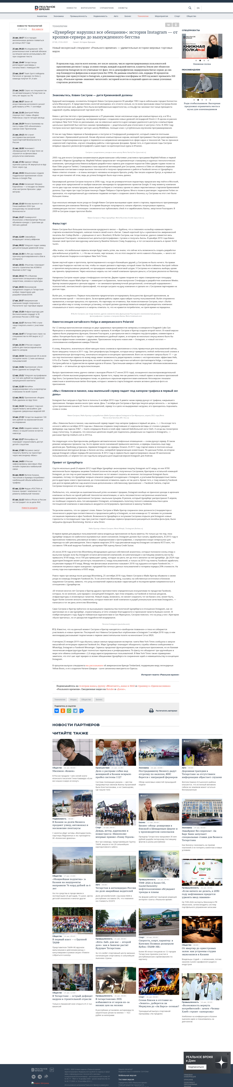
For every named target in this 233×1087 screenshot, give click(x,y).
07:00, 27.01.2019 (60, 42)
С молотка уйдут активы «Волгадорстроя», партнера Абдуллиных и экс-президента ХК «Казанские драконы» (72, 829)
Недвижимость (100, 16)
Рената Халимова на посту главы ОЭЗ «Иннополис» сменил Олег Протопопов (28, 126)
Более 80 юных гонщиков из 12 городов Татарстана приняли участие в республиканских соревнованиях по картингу (157, 949)
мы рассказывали (94, 665)
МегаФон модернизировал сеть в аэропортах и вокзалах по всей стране (29, 389)
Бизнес (128, 16)
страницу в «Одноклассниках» (154, 685)
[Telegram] (75, 711)
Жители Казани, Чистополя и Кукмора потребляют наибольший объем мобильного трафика (28, 479)
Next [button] (220, 46)
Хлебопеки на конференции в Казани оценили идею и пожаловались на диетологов (201, 1013)
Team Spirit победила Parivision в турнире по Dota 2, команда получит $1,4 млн (28, 76)
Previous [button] (184, 46)
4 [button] (208, 60)
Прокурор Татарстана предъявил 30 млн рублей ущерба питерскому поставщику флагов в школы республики (158, 833)
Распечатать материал (166, 710)
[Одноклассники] (175, 25)
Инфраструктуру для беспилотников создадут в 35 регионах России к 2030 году (28, 314)
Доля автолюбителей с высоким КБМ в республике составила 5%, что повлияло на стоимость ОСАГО (116, 894)
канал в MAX (128, 685)
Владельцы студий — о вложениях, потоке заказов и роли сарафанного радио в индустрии (201, 956)
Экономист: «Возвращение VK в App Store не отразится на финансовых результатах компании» (28, 152)
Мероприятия (161, 16)
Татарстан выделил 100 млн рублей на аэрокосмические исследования (29, 419)
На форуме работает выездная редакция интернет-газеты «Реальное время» (158, 891)
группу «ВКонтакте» (109, 685)
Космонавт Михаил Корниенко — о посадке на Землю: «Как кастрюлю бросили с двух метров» (29, 188)
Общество (191, 16)
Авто (116, 16)
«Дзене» (120, 689)
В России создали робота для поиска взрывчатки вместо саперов (27, 347)
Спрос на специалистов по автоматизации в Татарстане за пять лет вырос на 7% (30, 93)
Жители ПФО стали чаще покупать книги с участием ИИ (28, 325)
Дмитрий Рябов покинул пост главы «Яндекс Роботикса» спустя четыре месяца (28, 115)
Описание (188, 1080)
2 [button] (200, 60)
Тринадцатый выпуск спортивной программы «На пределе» (159, 1007)
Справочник (107, 8)
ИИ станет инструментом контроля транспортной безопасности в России (27, 138)
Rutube (110, 689)
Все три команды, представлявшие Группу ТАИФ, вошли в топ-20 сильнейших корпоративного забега (116, 838)
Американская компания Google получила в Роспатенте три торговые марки (28, 303)
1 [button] (196, 60)
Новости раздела (29, 508)
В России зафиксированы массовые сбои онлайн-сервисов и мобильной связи (27, 465)
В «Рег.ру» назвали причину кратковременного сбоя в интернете (29, 256)
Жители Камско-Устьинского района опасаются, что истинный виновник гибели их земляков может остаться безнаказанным (202, 780)
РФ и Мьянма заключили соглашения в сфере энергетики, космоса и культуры (28, 278)
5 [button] (210, 100)
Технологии (143, 16)
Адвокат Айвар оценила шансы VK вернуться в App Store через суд (29, 164)
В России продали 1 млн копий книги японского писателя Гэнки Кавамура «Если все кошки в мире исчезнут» (72, 775)
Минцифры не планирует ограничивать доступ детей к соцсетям (28, 442)
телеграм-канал (88, 685)
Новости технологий (29, 26)
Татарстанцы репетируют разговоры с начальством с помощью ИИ (26, 65)
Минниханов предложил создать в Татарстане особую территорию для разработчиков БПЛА (28, 291)
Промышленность (78, 16)
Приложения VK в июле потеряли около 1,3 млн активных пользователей (29, 358)
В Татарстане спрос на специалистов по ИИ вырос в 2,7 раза (29, 336)
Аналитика (42, 16)
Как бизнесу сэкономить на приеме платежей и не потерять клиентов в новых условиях (202, 840)
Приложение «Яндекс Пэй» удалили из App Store (28, 398)
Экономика (59, 16)
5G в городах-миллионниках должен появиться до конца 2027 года (28, 40)
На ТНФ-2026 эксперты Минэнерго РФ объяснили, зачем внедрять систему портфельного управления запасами (200, 898)
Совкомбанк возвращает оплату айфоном (26, 238)
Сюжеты (123, 8)
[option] (202, 46)
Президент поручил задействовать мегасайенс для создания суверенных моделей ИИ (29, 408)
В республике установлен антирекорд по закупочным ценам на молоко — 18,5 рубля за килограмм (115, 1006)
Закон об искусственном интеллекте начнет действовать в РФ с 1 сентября (29, 104)
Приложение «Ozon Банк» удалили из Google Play (28, 368)
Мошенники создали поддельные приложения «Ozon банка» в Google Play (28, 175)
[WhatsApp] (69, 711)
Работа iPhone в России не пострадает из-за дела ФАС (29, 500)
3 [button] (204, 60)
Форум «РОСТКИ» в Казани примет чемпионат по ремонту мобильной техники (27, 491)
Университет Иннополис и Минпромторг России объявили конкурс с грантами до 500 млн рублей (29, 221)
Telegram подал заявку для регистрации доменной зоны (29, 246)
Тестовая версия (126, 1079)
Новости (72, 8)
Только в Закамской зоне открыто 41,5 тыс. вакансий (72, 1001)
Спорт (177, 16)
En (198, 8)
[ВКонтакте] (168, 25)
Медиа (73, 699)
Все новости (37, 29)
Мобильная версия (127, 1075)
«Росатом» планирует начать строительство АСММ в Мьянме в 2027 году (28, 267)
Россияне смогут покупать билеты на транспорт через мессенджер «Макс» (27, 453)
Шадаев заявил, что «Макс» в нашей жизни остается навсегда (28, 431)
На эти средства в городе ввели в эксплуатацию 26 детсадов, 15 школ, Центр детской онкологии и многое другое (72, 889)
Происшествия (103, 767)
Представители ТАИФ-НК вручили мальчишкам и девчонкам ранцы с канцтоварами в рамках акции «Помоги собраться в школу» (70, 947)
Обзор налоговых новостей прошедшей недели (158, 777)
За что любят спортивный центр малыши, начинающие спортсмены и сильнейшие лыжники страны (115, 949)
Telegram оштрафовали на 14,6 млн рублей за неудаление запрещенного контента (30, 378)
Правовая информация (190, 1076)
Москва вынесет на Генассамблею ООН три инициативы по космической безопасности (27, 207)
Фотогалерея (88, 8)
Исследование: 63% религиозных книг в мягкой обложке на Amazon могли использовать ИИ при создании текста (30, 52)
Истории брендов (87, 42)
